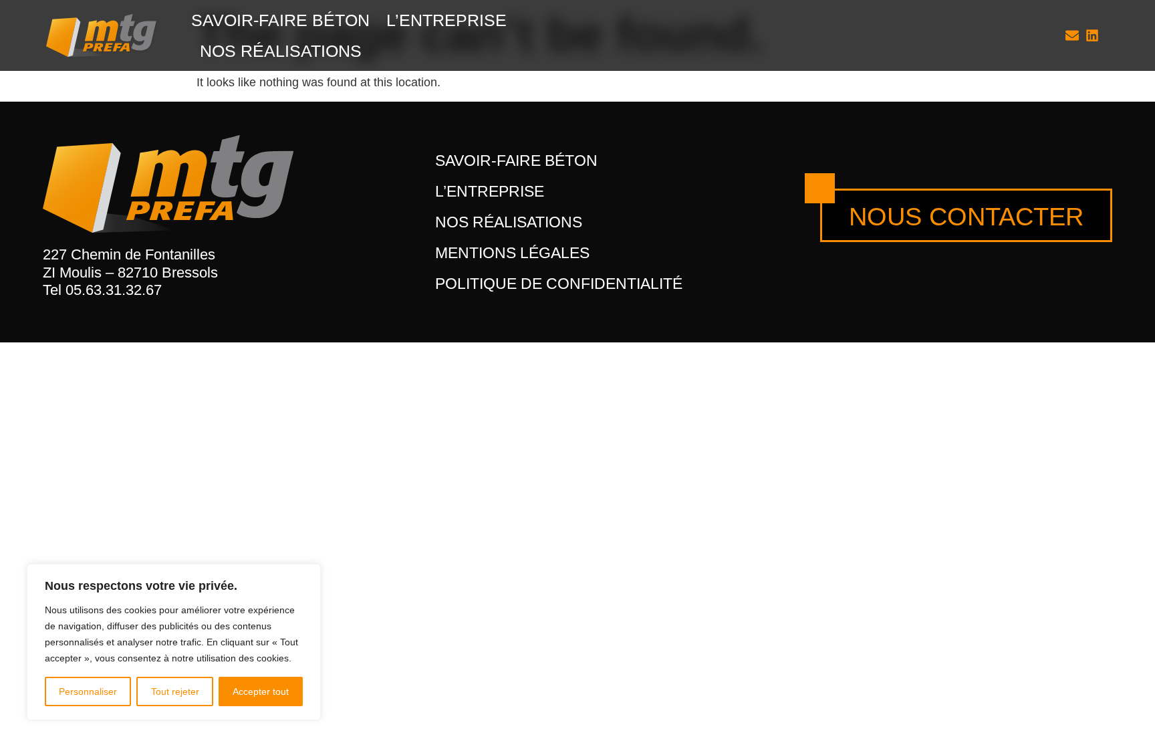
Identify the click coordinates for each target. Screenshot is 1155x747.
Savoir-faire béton (280, 20)
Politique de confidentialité (558, 283)
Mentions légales (512, 252)
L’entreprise (446, 20)
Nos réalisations (281, 50)
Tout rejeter (175, 691)
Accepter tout (261, 691)
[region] (174, 642)
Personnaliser (88, 691)
